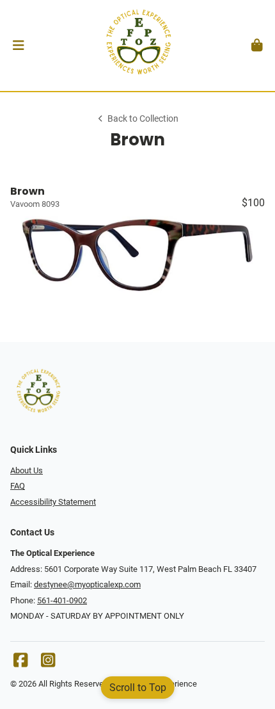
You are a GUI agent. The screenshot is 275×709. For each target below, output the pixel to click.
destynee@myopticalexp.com (87, 584)
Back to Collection (142, 118)
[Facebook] (20, 663)
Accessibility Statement (53, 502)
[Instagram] (48, 663)
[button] (18, 45)
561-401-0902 (62, 600)
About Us (26, 470)
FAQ (17, 486)
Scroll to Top (137, 687)
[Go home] (137, 45)
